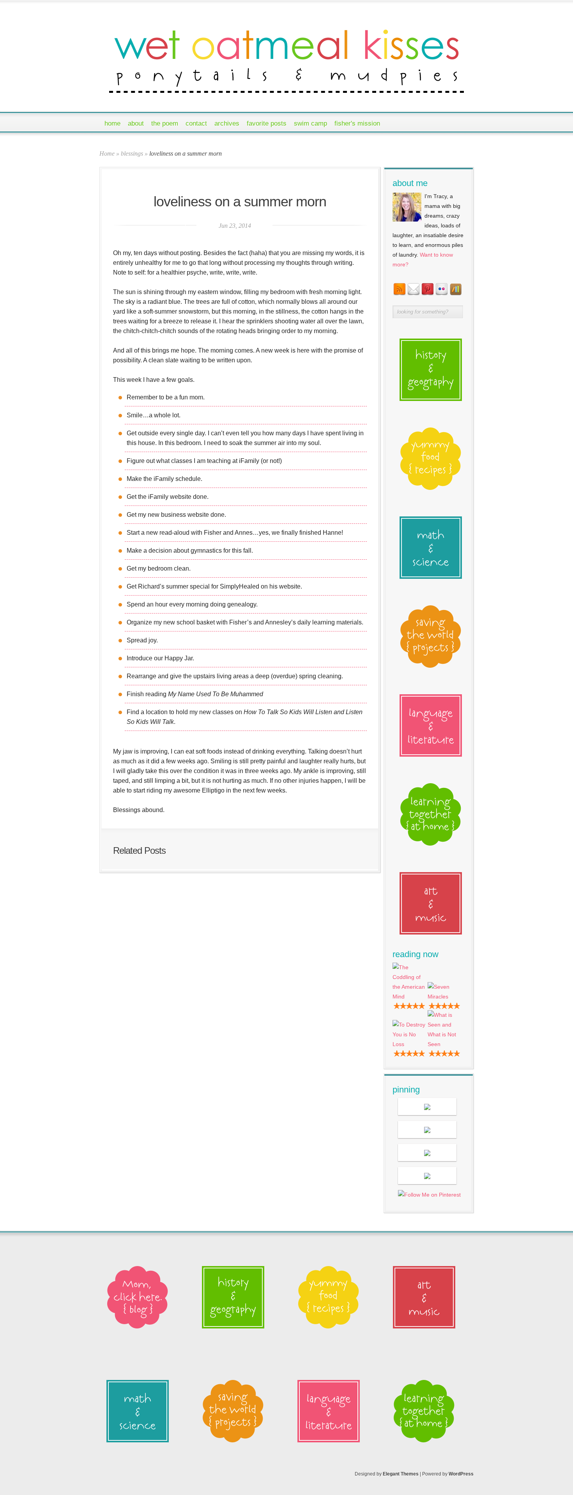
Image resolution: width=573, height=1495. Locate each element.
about (136, 123)
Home (112, 123)
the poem (164, 123)
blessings (132, 153)
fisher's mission (357, 123)
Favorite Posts (266, 123)
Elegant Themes (401, 1474)
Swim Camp (310, 123)
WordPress (461, 1474)
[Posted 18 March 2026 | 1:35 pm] (427, 1175)
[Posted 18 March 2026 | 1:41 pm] (427, 1152)
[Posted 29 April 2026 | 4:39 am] (427, 1106)
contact (196, 123)
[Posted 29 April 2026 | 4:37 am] (427, 1129)
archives (226, 123)
